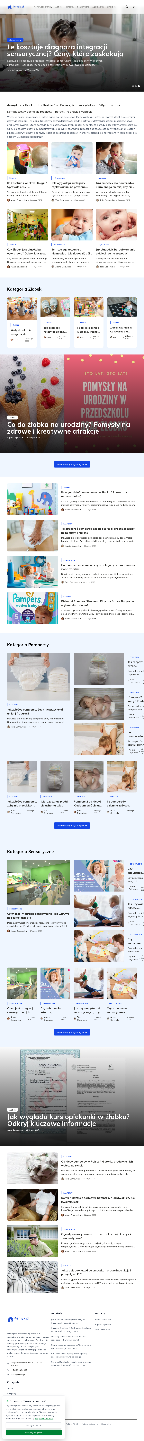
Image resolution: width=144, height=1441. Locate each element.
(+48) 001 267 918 (19, 1370)
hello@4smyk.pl (18, 1374)
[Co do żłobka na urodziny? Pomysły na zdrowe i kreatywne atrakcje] (72, 403)
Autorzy (100, 1313)
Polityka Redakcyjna (90, 1424)
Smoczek (111, 7)
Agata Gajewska (15, 437)
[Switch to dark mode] (134, 6)
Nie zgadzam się (33, 1425)
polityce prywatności (44, 1418)
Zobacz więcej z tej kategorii (70, 464)
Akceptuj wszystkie (33, 1432)
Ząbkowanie (98, 7)
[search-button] (126, 6)
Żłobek (58, 7)
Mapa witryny (106, 1424)
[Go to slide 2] (136, 86)
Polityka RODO (72, 1424)
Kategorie (13, 1382)
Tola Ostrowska (14, 70)
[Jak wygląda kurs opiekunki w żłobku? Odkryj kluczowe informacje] (72, 1096)
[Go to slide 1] (133, 86)
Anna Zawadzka (15, 1130)
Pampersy (69, 7)
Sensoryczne (83, 7)
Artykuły (56, 1313)
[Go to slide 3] (139, 86)
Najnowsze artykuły (43, 7)
